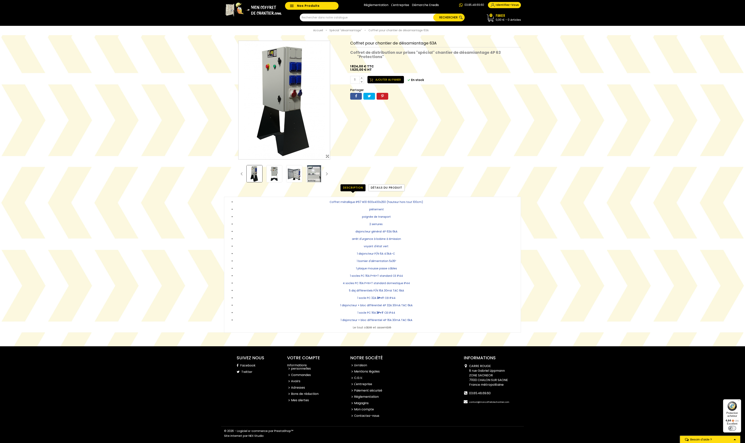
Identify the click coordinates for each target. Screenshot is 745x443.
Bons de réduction (305, 394)
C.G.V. (358, 378)
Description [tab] (353, 188)
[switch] (732, 428)
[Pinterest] (382, 96)
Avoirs (295, 381)
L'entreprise (400, 5)
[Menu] (738, 401)
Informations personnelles (299, 367)
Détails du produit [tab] (386, 188)
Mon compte (364, 409)
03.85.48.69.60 (474, 5)
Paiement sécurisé (368, 390)
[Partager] (356, 96)
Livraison (360, 365)
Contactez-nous (366, 415)
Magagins (361, 403)
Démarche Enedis (425, 5)
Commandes (301, 375)
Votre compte (303, 358)
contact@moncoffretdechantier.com (489, 402)
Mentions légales (367, 371)
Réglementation (376, 5)
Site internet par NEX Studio (244, 436)
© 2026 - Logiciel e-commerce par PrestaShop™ (258, 431)
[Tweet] (369, 96)
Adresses (298, 387)
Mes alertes (300, 400)
